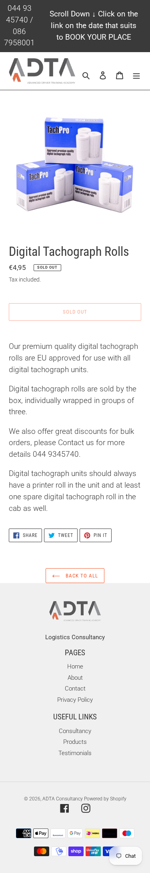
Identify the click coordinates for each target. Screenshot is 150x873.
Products (75, 741)
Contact (75, 688)
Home (75, 666)
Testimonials (75, 753)
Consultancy (75, 731)
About (75, 677)
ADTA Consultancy (63, 799)
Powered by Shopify (105, 799)
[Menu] (136, 75)
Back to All (81, 576)
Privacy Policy (75, 699)
